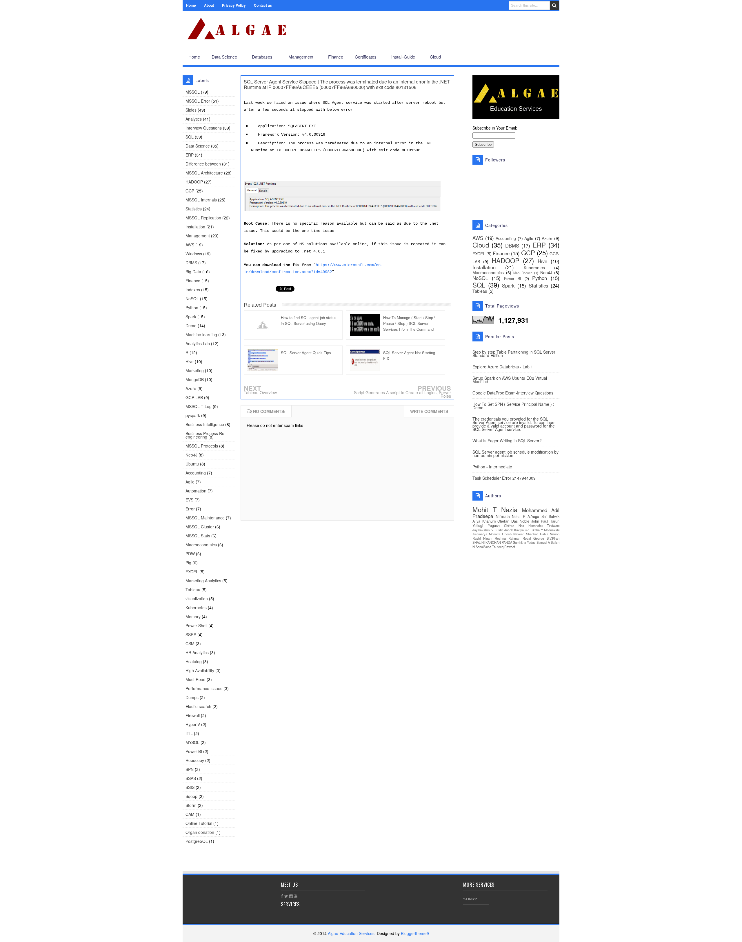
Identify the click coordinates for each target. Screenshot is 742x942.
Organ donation (200, 832)
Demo (191, 325)
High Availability (200, 670)
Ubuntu (192, 464)
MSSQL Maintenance (205, 518)
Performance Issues (204, 688)
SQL (190, 137)
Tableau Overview (260, 392)
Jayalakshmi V (482, 530)
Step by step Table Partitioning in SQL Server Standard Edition (513, 353)
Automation (196, 491)
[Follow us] (532, 57)
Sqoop (191, 796)
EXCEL (192, 571)
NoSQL (192, 298)
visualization (197, 598)
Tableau (193, 589)
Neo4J (191, 455)
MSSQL (193, 92)
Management (198, 236)
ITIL (189, 733)
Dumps (192, 697)
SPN (190, 769)
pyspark (193, 415)
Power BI (194, 751)
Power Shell (196, 625)
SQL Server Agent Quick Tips (306, 352)
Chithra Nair (514, 525)
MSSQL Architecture (204, 173)
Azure (191, 388)
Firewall (193, 715)
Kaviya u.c (521, 530)
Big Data (193, 271)
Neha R (518, 516)
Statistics (194, 209)
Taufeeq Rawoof (503, 546)
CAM (190, 814)
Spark (191, 316)
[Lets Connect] (542, 57)
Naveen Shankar (525, 534)
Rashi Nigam (482, 538)
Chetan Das (507, 521)
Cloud (480, 244)
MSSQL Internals (201, 200)
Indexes (193, 289)
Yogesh (494, 525)
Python (192, 307)
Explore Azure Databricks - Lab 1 (502, 367)
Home (191, 5)
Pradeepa (482, 515)
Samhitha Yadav (524, 542)
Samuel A (543, 542)
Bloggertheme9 (415, 933)
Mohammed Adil (541, 510)
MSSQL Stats (198, 536)
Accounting (196, 473)
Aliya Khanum (484, 521)
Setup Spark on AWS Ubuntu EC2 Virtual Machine (509, 379)
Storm (191, 805)
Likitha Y (537, 530)
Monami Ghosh (500, 534)
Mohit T (484, 509)
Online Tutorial (199, 823)
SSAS (191, 778)
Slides (191, 110)
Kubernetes (196, 607)
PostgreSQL (197, 841)
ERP (190, 155)
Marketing (195, 370)
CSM (190, 643)
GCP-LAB (194, 397)
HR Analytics (197, 652)
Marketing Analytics (203, 580)
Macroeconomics (201, 545)
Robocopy (195, 760)
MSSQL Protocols (202, 446)
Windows (194, 254)
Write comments (429, 411)
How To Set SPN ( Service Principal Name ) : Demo (513, 405)
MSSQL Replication (203, 218)
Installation (195, 227)
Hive (190, 361)
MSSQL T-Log (199, 406)
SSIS (190, 787)
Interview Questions (204, 128)
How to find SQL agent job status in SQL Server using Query (309, 320)
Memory (193, 616)
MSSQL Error (198, 101)
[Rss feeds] (552, 57)
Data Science (198, 146)
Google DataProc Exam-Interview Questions (512, 393)
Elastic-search (198, 706)
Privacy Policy (234, 5)
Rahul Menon (549, 534)
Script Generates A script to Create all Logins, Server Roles (402, 394)
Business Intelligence (205, 424)
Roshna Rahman (507, 538)
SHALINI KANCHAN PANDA (492, 542)
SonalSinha (483, 546)
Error (190, 509)
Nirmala (503, 516)
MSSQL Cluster (200, 527)
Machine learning (201, 334)
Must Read (195, 679)
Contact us (263, 5)
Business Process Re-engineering (206, 435)
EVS (189, 500)
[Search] (554, 5)
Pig (188, 562)
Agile (190, 482)
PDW (190, 554)
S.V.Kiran (553, 538)
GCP (190, 191)
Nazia (509, 509)
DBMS (191, 262)
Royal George (533, 538)
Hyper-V (193, 724)
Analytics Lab (198, 343)
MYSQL (192, 742)
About (209, 5)
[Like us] (523, 57)
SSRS (191, 634)
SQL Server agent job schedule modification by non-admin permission (515, 453)
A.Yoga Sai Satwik (543, 516)
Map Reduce (522, 272)
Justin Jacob (504, 530)
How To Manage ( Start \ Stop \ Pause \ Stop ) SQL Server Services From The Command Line (409, 323)
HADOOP (194, 182)
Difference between (203, 164)
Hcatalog (194, 661)
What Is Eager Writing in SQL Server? (507, 440)
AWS (190, 245)
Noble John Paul (534, 521)
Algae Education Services (189, 17)
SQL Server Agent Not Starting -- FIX (411, 355)
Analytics (194, 119)
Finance (193, 280)
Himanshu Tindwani (543, 525)
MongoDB (195, 379)
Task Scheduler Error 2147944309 (504, 478)
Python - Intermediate (492, 467)
